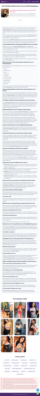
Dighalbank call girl (33, 362)
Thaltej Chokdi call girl (7, 365)
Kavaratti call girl (25, 362)
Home (24, 1)
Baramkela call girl (33, 365)
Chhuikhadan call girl (31, 371)
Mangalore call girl (15, 371)
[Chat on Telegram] (37, 390)
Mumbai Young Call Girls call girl (29, 368)
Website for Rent (35, 1)
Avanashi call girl (6, 362)
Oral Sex (5, 68)
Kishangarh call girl (24, 365)
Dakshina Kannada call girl (17, 368)
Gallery (28, 1)
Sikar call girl (16, 365)
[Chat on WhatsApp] (37, 393)
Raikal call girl (7, 371)
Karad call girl (7, 368)
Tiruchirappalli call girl (15, 362)
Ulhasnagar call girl (20, 374)
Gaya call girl (23, 371)
